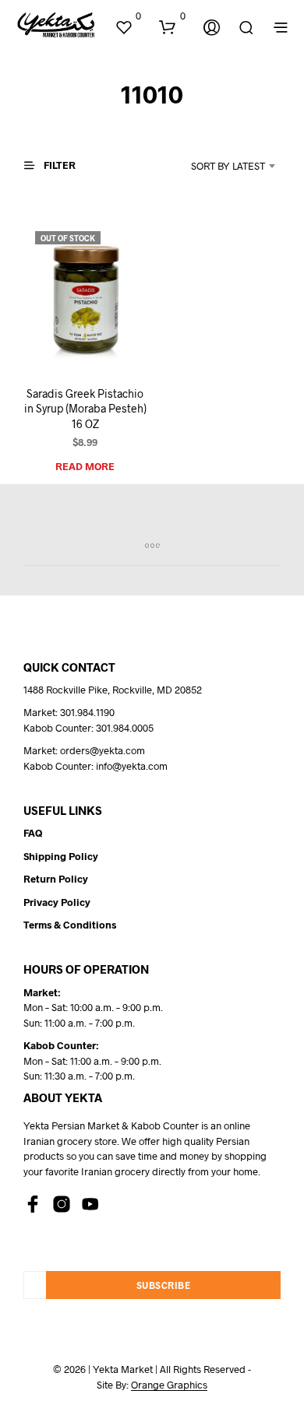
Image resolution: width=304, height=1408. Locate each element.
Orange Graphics (169, 1385)
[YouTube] (90, 1204)
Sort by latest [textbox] (228, 166)
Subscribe (163, 1285)
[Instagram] (61, 1204)
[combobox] (215, 166)
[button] (128, 16)
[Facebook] (32, 1204)
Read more (85, 466)
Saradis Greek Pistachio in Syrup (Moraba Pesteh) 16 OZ (85, 408)
